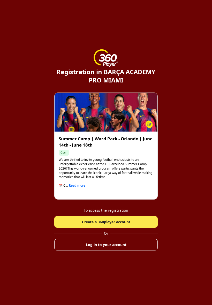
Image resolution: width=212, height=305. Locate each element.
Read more (77, 186)
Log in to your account (106, 244)
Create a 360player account (106, 221)
